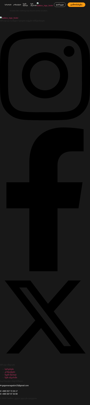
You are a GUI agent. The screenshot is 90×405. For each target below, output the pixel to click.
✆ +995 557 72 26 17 (9, 391)
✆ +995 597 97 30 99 (9, 394)
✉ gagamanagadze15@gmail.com (14, 386)
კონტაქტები (17, 4)
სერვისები (8, 4)
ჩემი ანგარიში (33, 4)
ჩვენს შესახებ (25, 4)
